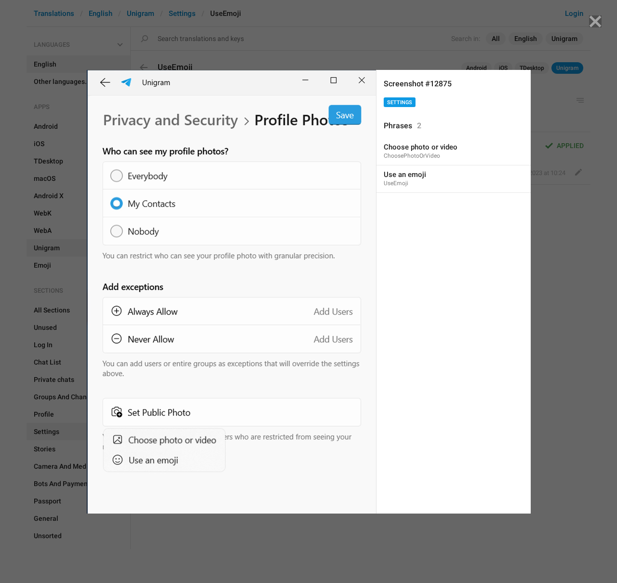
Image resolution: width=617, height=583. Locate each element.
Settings (399, 102)
